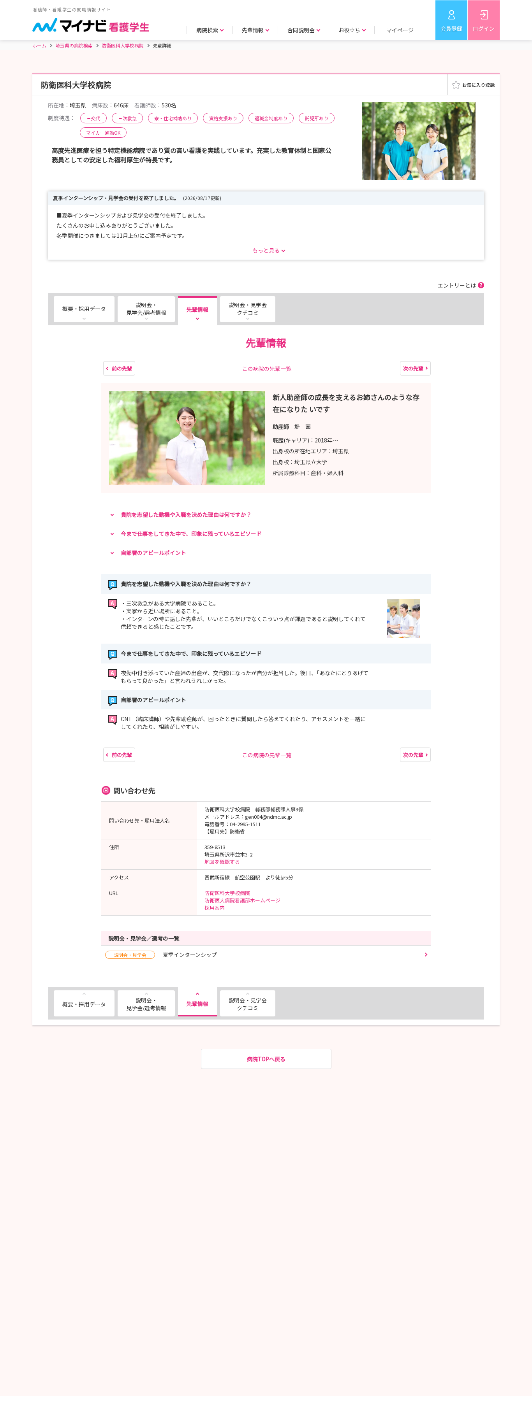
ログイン (484, 28)
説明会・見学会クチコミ (248, 308)
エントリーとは (457, 285)
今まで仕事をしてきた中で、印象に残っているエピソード (191, 533)
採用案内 (214, 907)
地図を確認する (222, 861)
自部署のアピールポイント (153, 552)
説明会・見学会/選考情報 (146, 308)
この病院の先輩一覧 (266, 368)
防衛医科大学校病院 (227, 893)
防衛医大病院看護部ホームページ (242, 900)
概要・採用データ (84, 308)
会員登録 (451, 28)
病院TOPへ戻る (266, 1059)
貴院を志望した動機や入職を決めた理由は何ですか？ (186, 514)
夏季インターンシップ (165, 954)
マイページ (400, 30)
